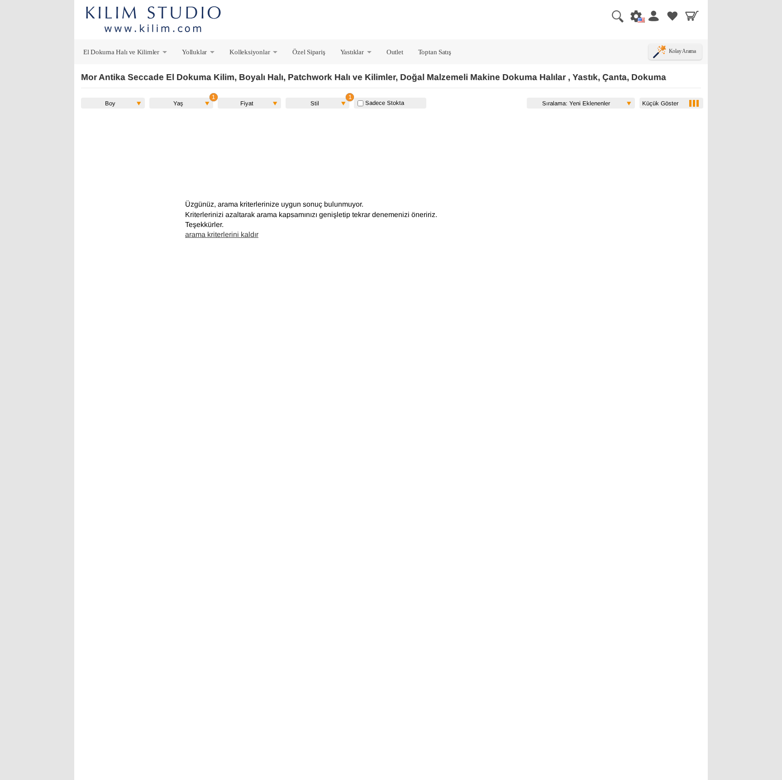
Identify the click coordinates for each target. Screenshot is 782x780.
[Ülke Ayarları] (633, 16)
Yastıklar (356, 54)
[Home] (153, 20)
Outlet (394, 52)
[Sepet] (692, 16)
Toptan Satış (434, 52)
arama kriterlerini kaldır (221, 234)
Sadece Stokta (383, 103)
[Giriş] (653, 16)
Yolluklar (199, 54)
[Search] (614, 16)
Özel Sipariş (308, 52)
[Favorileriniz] (672, 16)
